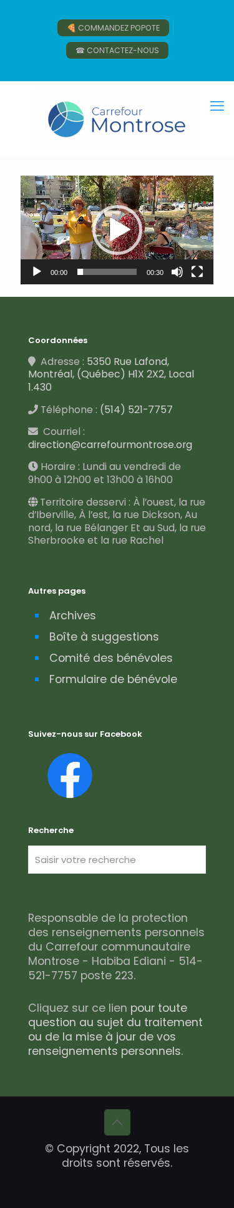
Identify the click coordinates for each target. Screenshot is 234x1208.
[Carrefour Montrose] (117, 118)
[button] (117, 230)
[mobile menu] (217, 106)
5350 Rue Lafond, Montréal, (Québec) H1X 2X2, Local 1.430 (111, 374)
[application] (117, 230)
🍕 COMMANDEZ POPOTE (113, 27)
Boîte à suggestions (104, 636)
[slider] (107, 272)
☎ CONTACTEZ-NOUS (117, 50)
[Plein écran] (197, 272)
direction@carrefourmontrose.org (110, 444)
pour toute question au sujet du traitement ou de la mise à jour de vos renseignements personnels (115, 1030)
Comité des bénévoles (111, 658)
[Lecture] (37, 272)
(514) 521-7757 (136, 409)
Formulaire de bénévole (113, 679)
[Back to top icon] (117, 1122)
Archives (72, 615)
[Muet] (177, 272)
